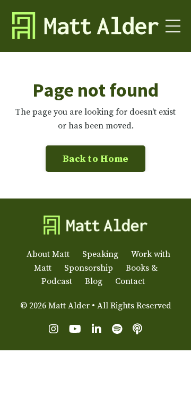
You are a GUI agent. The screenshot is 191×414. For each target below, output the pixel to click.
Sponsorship (88, 268)
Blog (93, 281)
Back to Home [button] (95, 159)
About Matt (48, 254)
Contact (130, 281)
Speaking (100, 254)
